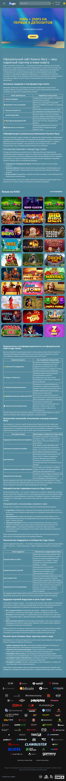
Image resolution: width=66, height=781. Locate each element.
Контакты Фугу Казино (42, 760)
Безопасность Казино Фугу (24, 760)
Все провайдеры (56, 192)
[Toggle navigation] (4, 3)
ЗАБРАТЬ (33, 37)
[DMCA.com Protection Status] (59, 777)
